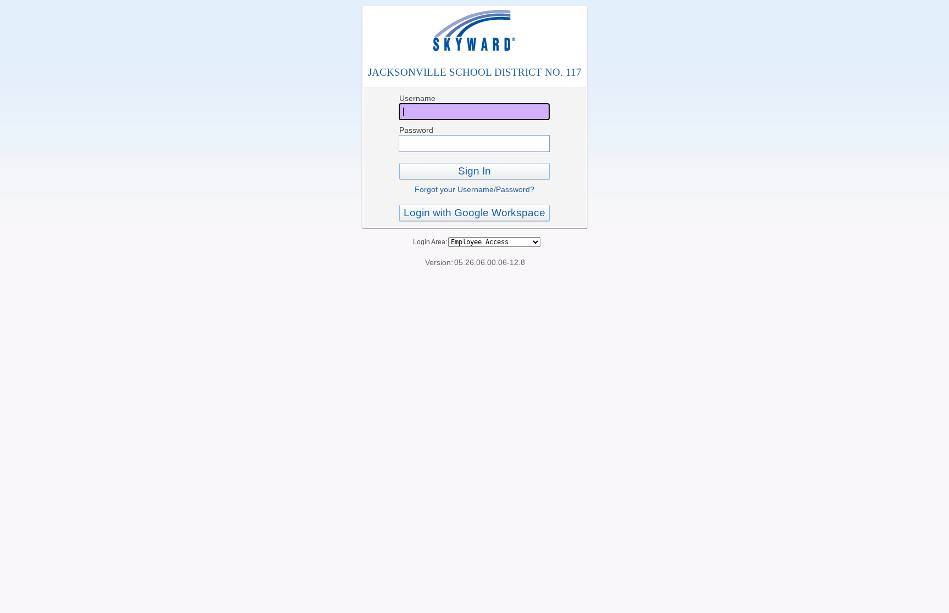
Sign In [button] (474, 171)
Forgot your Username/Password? (474, 189)
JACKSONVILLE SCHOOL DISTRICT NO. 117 (475, 72)
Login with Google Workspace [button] (474, 212)
